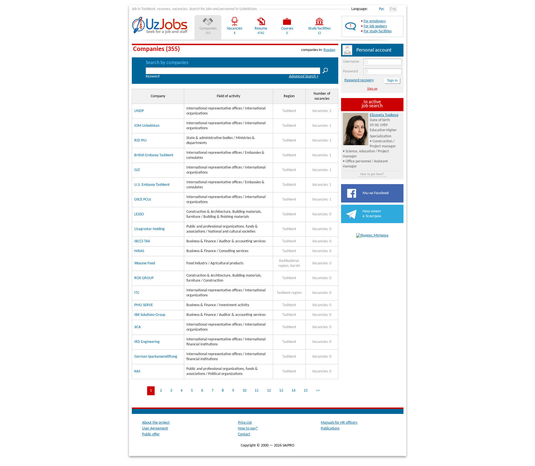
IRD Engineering (147, 342)
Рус (381, 9)
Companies (208, 28)
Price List (245, 423)
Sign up (372, 89)
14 (293, 391)
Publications (330, 428)
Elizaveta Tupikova (384, 115)
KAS (137, 371)
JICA (137, 327)
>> (318, 391)
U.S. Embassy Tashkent (152, 185)
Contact (244, 434)
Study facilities (319, 28)
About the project (156, 423)
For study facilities (377, 31)
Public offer (151, 434)
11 (257, 391)
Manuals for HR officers (339, 423)
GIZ (137, 170)
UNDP (139, 111)
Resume (261, 28)
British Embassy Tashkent (153, 155)
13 (281, 391)
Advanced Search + (303, 76)
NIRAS (139, 251)
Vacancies (234, 28)
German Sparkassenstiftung (155, 357)
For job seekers (375, 26)
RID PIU (140, 140)
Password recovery (359, 80)
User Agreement (155, 428)
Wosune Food (144, 263)
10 (244, 391)
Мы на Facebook (376, 193)
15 (306, 391)
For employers (375, 21)
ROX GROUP (144, 278)
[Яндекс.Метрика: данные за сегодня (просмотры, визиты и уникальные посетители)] (372, 235)
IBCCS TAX (142, 241)
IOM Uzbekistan (146, 126)
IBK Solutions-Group (149, 315)
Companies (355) (156, 49)
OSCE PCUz (142, 199)
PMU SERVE (143, 305)
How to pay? (247, 428)
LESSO (139, 214)
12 (269, 391)
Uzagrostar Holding (149, 229)
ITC (136, 293)
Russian (329, 50)
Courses (287, 28)
